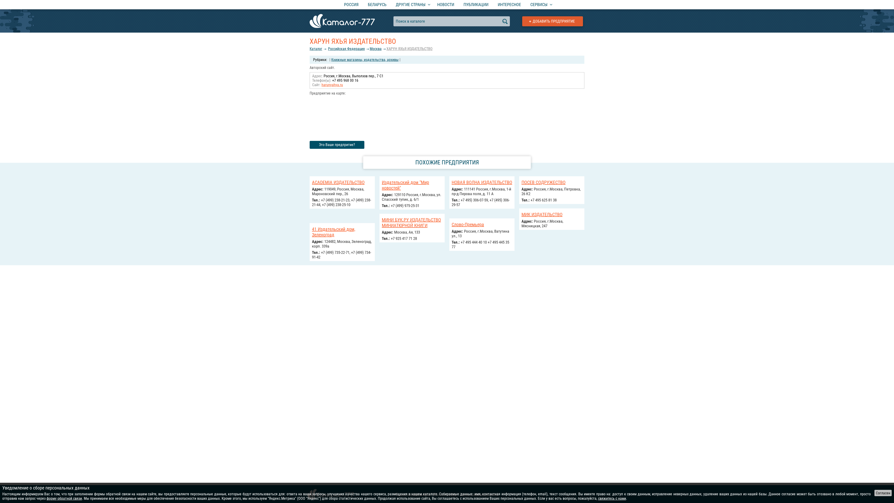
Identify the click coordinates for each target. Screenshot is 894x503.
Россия (351, 4)
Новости (445, 4)
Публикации (476, 4)
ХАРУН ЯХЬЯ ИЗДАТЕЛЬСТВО (409, 49)
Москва (376, 49)
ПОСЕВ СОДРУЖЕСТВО (544, 182)
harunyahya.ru (332, 85)
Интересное (509, 4)
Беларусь (377, 4)
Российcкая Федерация (346, 49)
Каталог (316, 49)
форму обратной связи (64, 498)
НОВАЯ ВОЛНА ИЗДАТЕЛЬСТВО (482, 182)
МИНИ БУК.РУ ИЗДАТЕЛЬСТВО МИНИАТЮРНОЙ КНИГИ (411, 222)
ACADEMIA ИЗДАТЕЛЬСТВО (338, 182)
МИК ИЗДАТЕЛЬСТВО (542, 214)
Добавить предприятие (554, 21)
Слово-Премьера (468, 224)
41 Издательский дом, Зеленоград (333, 232)
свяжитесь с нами (612, 498)
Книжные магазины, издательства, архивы (365, 60)
